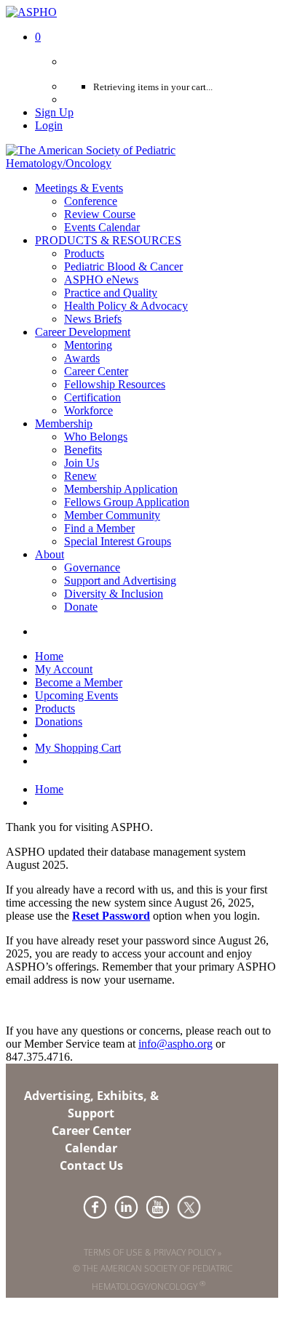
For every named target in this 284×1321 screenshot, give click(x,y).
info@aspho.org (175, 1043)
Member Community (112, 515)
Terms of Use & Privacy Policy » (152, 1252)
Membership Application (121, 489)
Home (49, 789)
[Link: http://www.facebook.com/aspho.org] (95, 1207)
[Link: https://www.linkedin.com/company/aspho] (126, 1207)
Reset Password (111, 916)
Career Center (91, 1131)
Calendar (91, 1148)
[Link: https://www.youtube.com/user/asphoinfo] (157, 1207)
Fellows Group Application (126, 502)
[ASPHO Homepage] (142, 163)
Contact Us (91, 1165)
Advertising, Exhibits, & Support (91, 1104)
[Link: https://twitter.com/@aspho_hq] (189, 1207)
